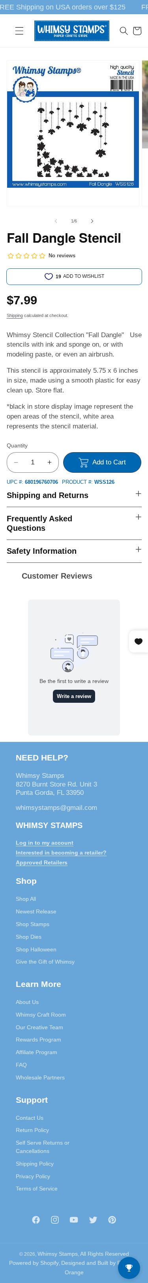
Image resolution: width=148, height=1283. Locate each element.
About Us (27, 1002)
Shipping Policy (35, 1163)
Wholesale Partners (40, 1077)
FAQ (21, 1065)
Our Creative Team (39, 1027)
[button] (19, 30)
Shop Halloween (36, 949)
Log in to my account (44, 843)
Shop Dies (28, 937)
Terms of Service (37, 1188)
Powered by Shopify (34, 1263)
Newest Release (36, 911)
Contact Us (29, 1118)
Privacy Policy (33, 1176)
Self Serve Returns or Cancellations (42, 1147)
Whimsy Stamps (57, 1254)
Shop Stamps (32, 924)
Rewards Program (38, 1039)
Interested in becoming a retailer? (61, 852)
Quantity (17, 445)
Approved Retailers (41, 862)
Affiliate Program (36, 1052)
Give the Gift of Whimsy (45, 961)
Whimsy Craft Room (41, 1014)
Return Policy (32, 1130)
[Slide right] (92, 221)
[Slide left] (55, 221)
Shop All (26, 899)
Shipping (15, 315)
